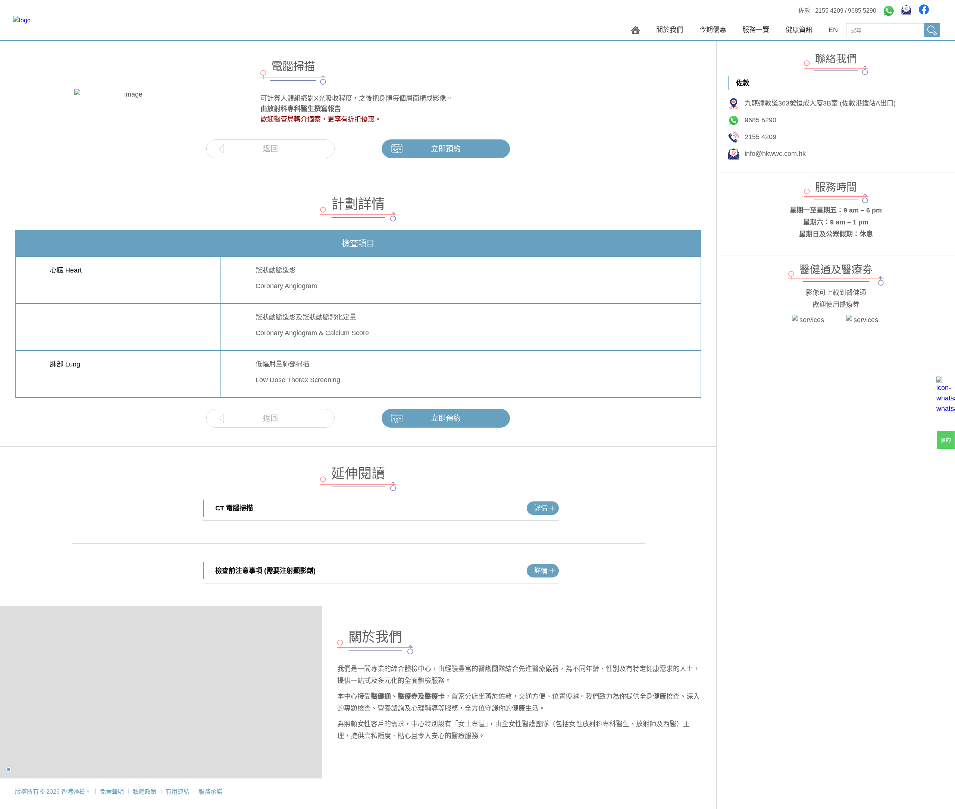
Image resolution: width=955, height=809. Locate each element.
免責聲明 (111, 791)
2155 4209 (829, 10)
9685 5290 (862, 10)
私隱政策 (144, 791)
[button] (755, 31)
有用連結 (177, 791)
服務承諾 (209, 791)
